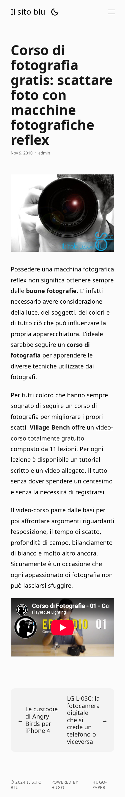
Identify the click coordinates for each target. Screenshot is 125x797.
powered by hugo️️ (64, 785)
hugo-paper (99, 785)
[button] (55, 12)
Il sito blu (28, 11)
